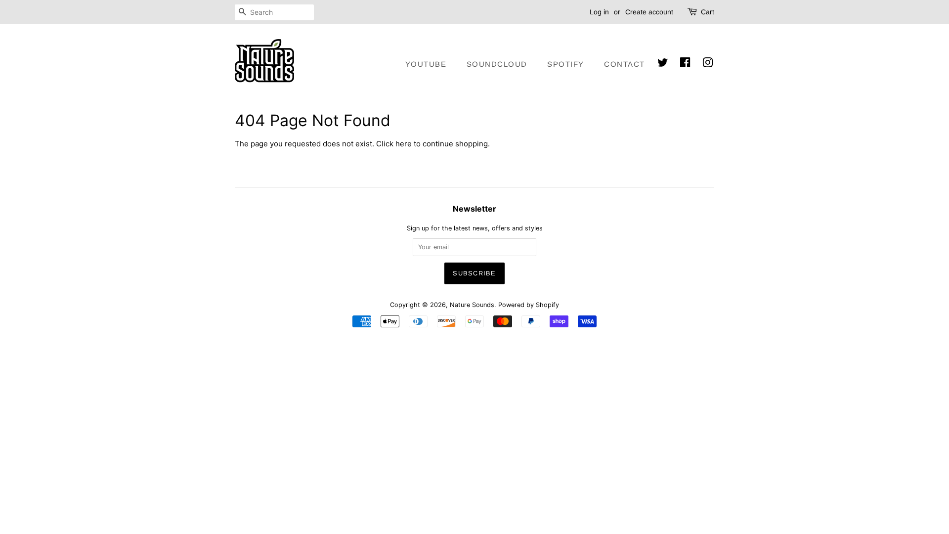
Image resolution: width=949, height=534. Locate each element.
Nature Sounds (472, 305)
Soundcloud (497, 64)
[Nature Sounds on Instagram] (708, 63)
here (403, 143)
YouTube (426, 64)
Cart (707, 12)
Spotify (565, 64)
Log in (599, 12)
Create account (649, 12)
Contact (624, 64)
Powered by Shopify (528, 305)
